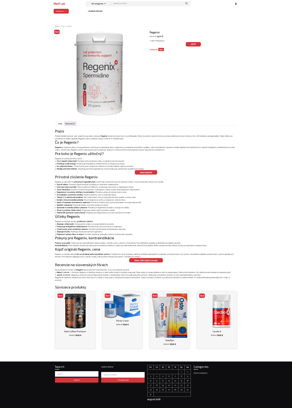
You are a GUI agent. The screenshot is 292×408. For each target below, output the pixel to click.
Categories (60, 11)
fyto (63, 26)
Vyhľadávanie (186, 3)
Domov (57, 26)
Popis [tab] (60, 124)
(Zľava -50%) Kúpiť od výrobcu (146, 260)
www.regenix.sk (146, 172)
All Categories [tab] (97, 4)
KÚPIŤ (193, 44)
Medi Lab (59, 3)
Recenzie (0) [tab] (70, 124)
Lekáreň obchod (95, 11)
